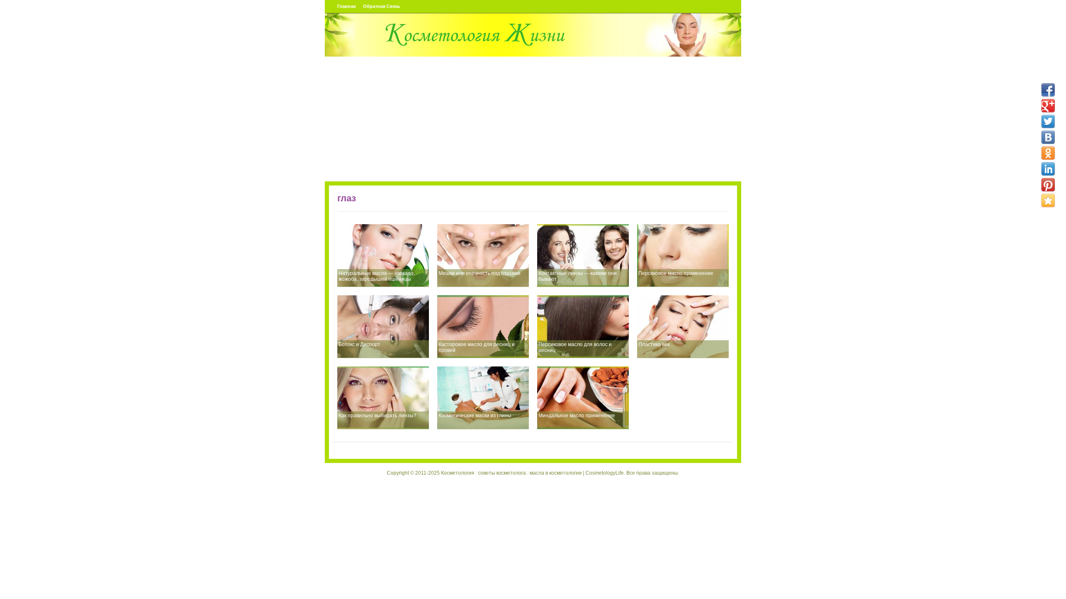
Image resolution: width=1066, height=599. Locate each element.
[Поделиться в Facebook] (1048, 90)
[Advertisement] (533, 119)
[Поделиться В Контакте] (1048, 137)
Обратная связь (381, 6)
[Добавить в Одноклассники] (1048, 153)
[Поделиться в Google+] (1048, 105)
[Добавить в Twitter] (1048, 121)
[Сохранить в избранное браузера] (1048, 200)
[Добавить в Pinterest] (1048, 184)
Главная (346, 6)
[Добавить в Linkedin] (1048, 169)
